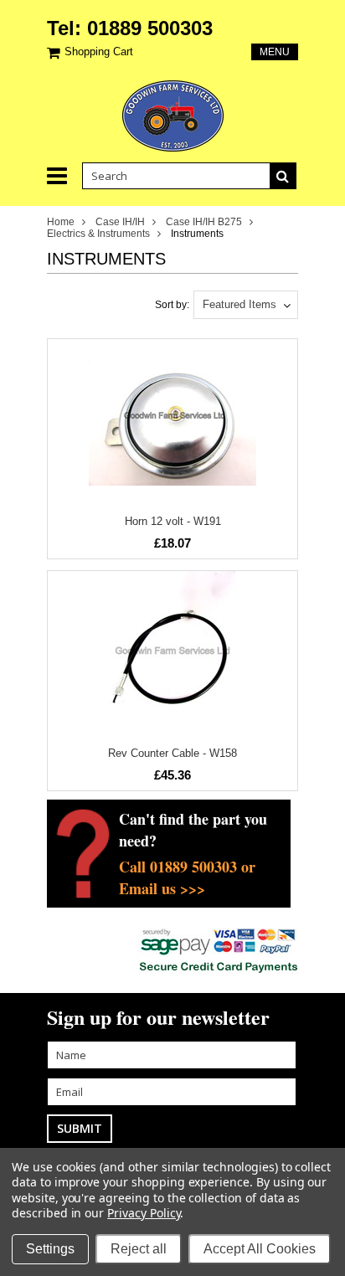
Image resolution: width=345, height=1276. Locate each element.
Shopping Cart (98, 51)
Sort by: (172, 305)
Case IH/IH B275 (204, 222)
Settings (50, 1249)
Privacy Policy (143, 1213)
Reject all (139, 1249)
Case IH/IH (120, 222)
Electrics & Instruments (98, 233)
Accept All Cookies (259, 1249)
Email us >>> (162, 888)
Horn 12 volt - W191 (173, 521)
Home (61, 222)
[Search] (283, 175)
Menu (275, 52)
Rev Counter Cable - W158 (172, 753)
